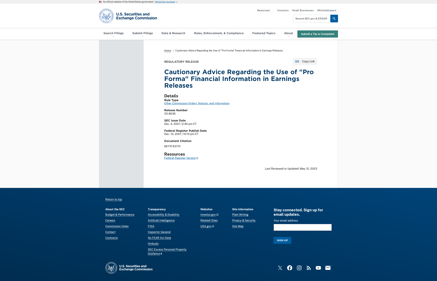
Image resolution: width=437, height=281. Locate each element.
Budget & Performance (119, 214)
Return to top (113, 199)
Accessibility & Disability (163, 214)
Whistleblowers (326, 10)
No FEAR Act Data (159, 237)
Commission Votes (117, 226)
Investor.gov (208, 214)
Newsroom (263, 10)
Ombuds (153, 243)
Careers (110, 220)
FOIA (151, 226)
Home (167, 50)
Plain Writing (240, 214)
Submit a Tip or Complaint (317, 33)
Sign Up (282, 240)
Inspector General (159, 232)
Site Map (238, 226)
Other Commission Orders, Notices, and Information (196, 103)
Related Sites (209, 220)
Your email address (286, 220)
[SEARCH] (334, 18)
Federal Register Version (180, 158)
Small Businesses (303, 10)
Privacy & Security (244, 220)
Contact (110, 232)
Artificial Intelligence (161, 220)
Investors (283, 10)
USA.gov (205, 226)
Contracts (111, 237)
